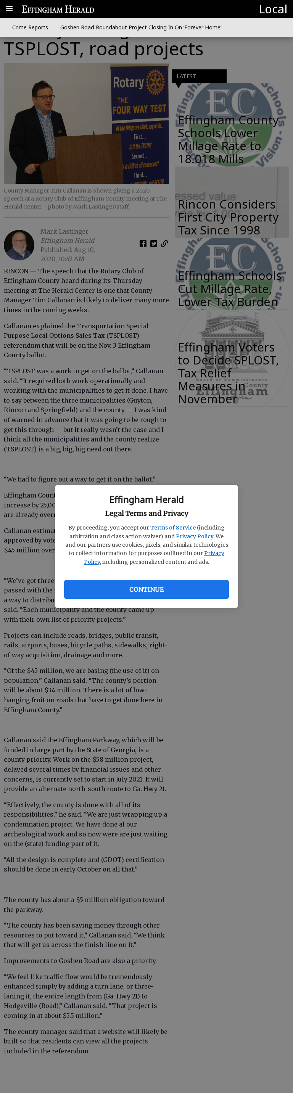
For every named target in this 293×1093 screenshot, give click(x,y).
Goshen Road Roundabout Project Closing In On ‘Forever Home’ (140, 27)
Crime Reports (30, 27)
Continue (146, 589)
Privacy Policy (194, 536)
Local (273, 9)
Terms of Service (173, 527)
